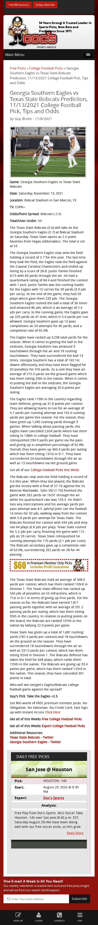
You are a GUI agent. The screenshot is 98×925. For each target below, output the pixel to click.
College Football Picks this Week (55, 470)
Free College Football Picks (62, 719)
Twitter (48, 737)
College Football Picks (46, 68)
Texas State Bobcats (25, 737)
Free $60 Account (19, 4)
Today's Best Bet (45, 4)
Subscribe (79, 898)
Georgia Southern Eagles (28, 742)
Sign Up (18, 921)
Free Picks (18, 68)
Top (79, 921)
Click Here (52, 712)
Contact (59, 921)
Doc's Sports (53, 797)
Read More (75, 833)
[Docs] (33, 31)
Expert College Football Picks (63, 726)
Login (38, 921)
